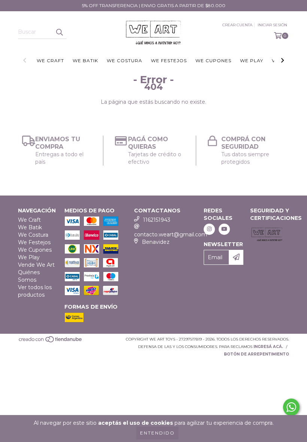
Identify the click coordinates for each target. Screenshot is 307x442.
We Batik (85, 60)
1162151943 (156, 220)
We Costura (124, 60)
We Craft (50, 60)
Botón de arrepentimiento (256, 354)
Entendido (157, 433)
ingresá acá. (268, 346)
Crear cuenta (237, 24)
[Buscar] (59, 32)
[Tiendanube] (50, 341)
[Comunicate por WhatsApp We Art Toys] (291, 407)
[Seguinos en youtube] (224, 229)
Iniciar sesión (272, 24)
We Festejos (169, 60)
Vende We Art (36, 264)
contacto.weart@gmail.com (170, 234)
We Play (251, 60)
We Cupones (213, 60)
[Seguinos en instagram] (209, 229)
